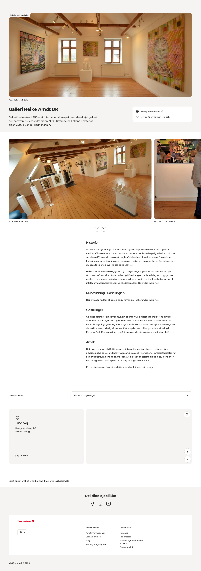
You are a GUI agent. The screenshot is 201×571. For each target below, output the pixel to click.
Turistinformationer (95, 533)
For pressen (126, 537)
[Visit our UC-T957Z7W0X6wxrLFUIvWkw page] (108, 503)
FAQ (88, 540)
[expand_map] (187, 414)
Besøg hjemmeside (150, 111)
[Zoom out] (187, 459)
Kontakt (124, 533)
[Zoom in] (187, 451)
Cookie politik (126, 547)
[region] (139, 436)
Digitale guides (93, 537)
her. (157, 283)
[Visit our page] (92, 503)
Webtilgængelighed (96, 544)
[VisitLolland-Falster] (26, 521)
